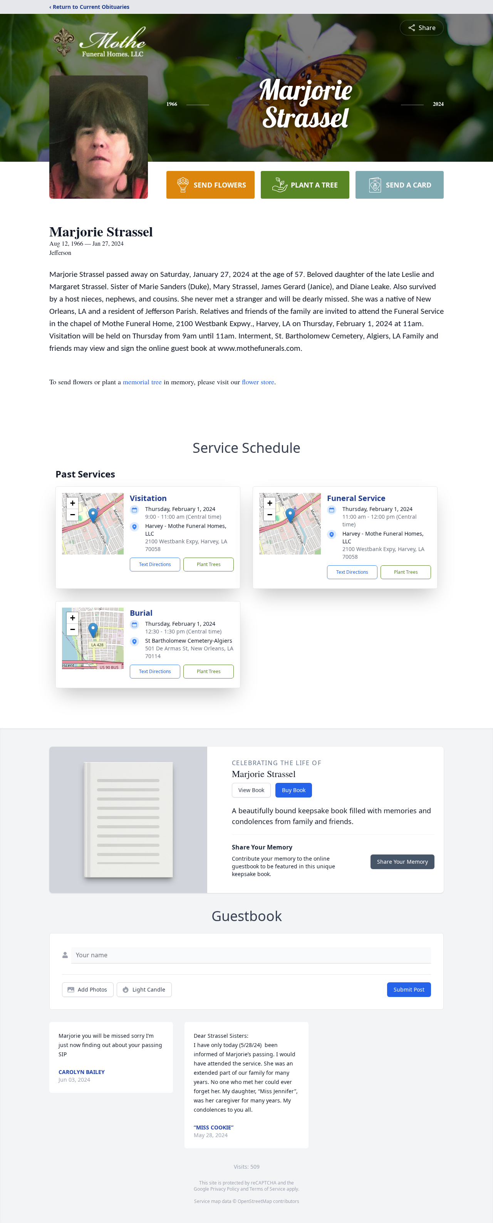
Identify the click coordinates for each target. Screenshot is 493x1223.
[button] (93, 516)
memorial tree (142, 381)
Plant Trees (209, 564)
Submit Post (409, 989)
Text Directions (155, 564)
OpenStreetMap (255, 1201)
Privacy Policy (224, 1189)
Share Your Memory (402, 861)
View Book (251, 790)
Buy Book (293, 790)
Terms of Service (267, 1189)
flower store (258, 381)
